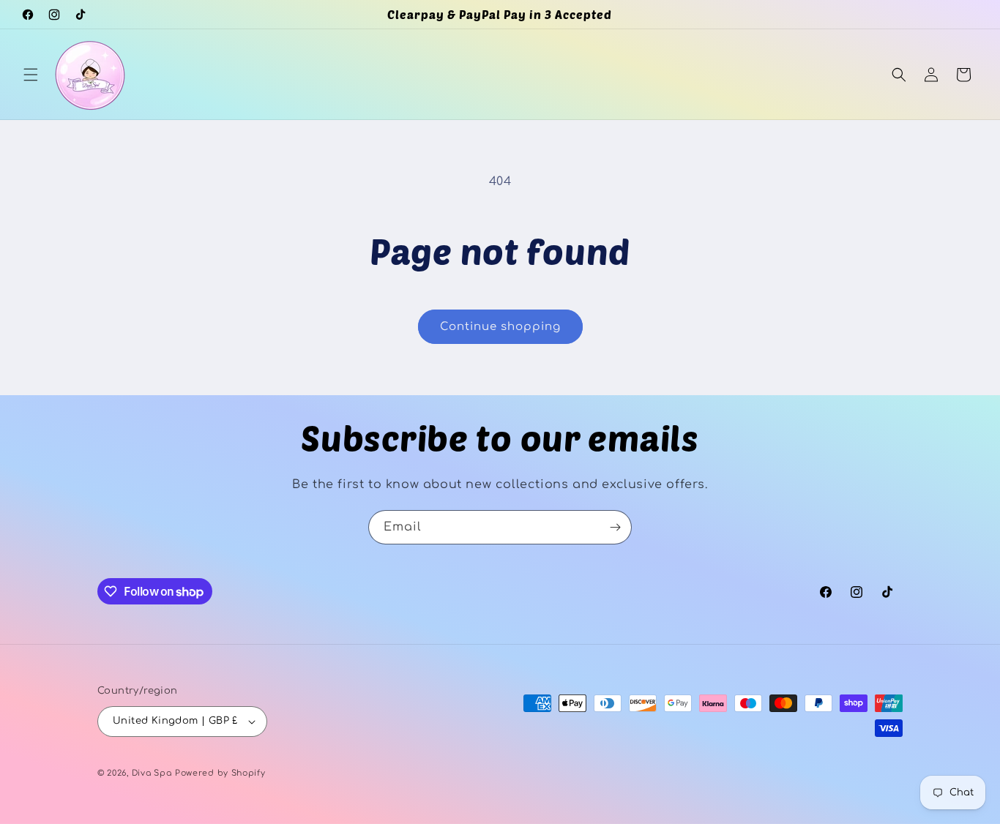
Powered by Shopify (220, 773)
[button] (31, 75)
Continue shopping (500, 327)
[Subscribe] (615, 527)
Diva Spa (152, 773)
